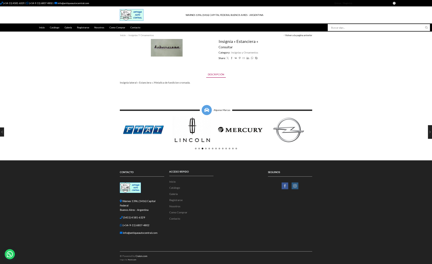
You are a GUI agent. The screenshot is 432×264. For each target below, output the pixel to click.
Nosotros (99, 27)
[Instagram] (407, 3)
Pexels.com (132, 260)
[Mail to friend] (244, 58)
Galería (68, 27)
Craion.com (141, 256)
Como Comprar (117, 27)
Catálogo (54, 27)
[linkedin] (248, 58)
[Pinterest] (240, 58)
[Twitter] (228, 58)
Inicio (42, 27)
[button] (196, 148)
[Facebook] (402, 3)
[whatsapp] (252, 58)
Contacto (135, 27)
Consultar (226, 47)
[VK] (236, 58)
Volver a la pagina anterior (298, 35)
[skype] (256, 58)
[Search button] (426, 27)
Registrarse (83, 27)
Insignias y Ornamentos (141, 35)
